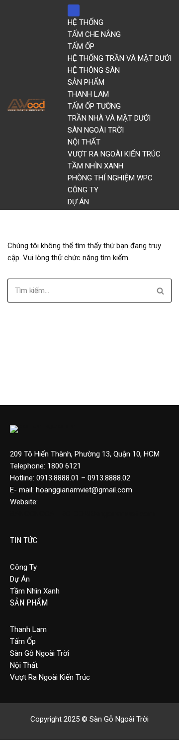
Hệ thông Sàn (94, 70)
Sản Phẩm (86, 82)
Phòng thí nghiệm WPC (110, 177)
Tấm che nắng (94, 34)
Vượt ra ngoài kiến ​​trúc (114, 154)
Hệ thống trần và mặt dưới (120, 58)
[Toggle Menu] (74, 10)
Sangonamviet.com (123, 513)
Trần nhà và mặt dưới (109, 118)
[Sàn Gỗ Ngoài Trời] (28, 105)
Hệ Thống (85, 22)
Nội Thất (84, 142)
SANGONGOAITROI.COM (50, 513)
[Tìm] (160, 290)
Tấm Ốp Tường (94, 106)
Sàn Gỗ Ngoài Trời (39, 653)
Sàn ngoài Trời (96, 130)
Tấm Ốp (81, 46)
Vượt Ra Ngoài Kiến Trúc (50, 677)
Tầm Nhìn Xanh (95, 165)
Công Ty (83, 189)
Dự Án (78, 201)
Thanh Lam (88, 94)
